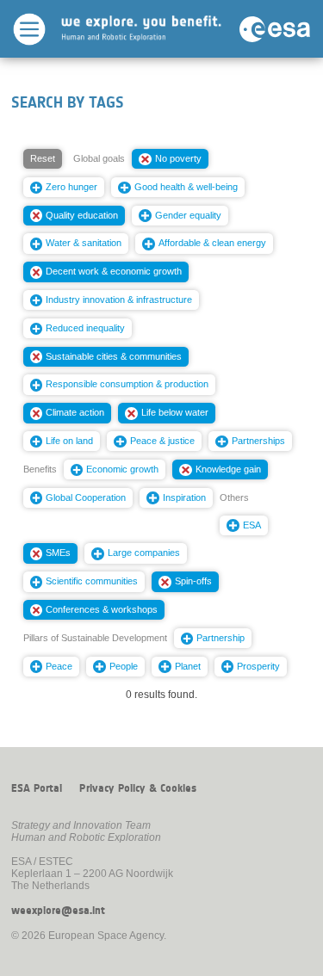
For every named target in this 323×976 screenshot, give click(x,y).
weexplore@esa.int (58, 910)
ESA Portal (36, 788)
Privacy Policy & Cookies (137, 788)
